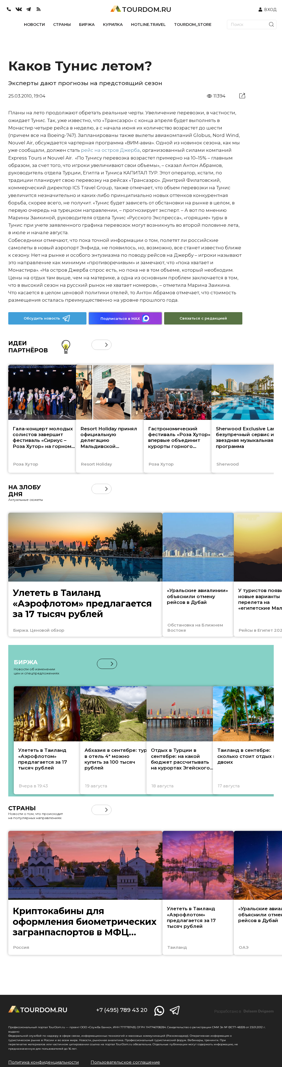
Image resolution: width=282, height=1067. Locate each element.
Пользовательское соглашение (125, 1062)
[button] (96, 345)
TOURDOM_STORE (193, 24)
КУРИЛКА (113, 24)
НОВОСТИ (34, 24)
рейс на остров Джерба (110, 150)
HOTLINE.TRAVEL (148, 24)
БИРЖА (87, 24)
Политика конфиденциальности (43, 1062)
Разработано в (244, 1011)
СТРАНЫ (62, 24)
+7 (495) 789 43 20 (121, 1010)
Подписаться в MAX (120, 318)
